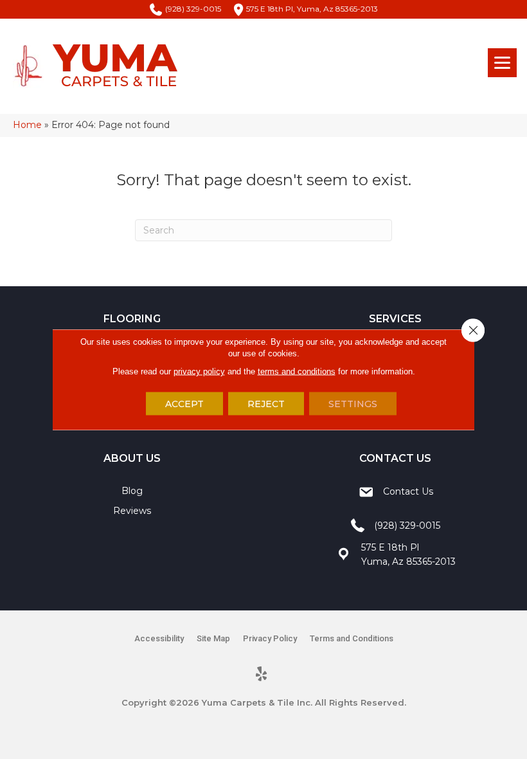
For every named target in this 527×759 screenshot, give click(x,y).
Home (27, 125)
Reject (266, 404)
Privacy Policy (270, 638)
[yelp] (262, 674)
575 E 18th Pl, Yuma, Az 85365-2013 (312, 9)
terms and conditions (296, 371)
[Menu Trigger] (502, 62)
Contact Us (408, 491)
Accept (184, 404)
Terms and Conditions (351, 638)
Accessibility (159, 638)
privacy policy (199, 371)
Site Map (213, 638)
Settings (352, 404)
